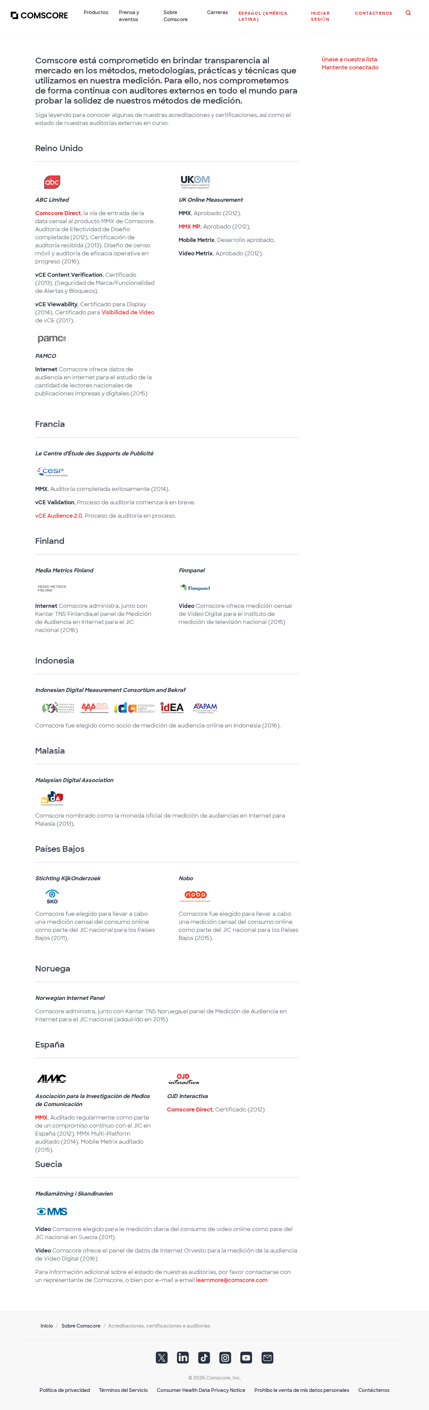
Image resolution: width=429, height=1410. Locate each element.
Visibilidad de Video (128, 312)
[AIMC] (52, 1078)
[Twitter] (162, 1360)
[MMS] (52, 1211)
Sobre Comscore (81, 1326)
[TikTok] (204, 1360)
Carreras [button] (217, 12)
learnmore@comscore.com (231, 1280)
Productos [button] (96, 12)
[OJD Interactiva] (183, 1078)
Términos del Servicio (123, 1390)
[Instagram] (225, 1360)
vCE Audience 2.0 (58, 515)
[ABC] (52, 182)
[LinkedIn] (183, 1360)
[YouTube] (246, 1360)
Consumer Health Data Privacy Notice (201, 1390)
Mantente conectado (350, 67)
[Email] (267, 1360)
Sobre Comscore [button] (176, 15)
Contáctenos (373, 1390)
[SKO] (52, 896)
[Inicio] (39, 20)
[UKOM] (195, 182)
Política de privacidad (65, 1390)
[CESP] (52, 471)
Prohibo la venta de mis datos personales (301, 1390)
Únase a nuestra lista (349, 59)
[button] (269, 19)
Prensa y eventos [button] (129, 15)
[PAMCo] (52, 338)
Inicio (47, 1326)
